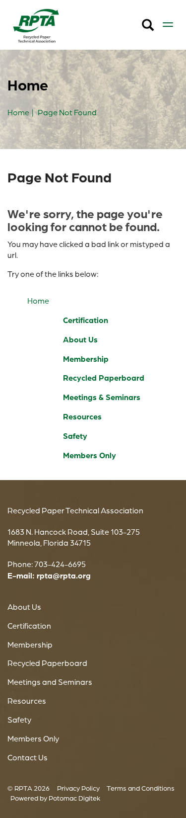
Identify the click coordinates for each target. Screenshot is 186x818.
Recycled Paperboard (103, 378)
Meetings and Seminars (49, 682)
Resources (82, 416)
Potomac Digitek (74, 798)
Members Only (89, 455)
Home (38, 301)
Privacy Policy (78, 788)
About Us (80, 339)
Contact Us (27, 757)
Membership (86, 359)
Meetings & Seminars (101, 397)
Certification (85, 320)
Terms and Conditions (141, 788)
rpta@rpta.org (64, 575)
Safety (75, 436)
